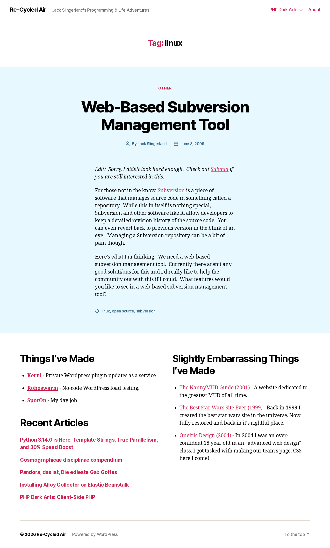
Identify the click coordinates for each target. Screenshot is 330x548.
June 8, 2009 (192, 143)
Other (165, 88)
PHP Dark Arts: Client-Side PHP (57, 497)
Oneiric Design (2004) (205, 435)
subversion (146, 311)
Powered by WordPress (95, 534)
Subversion (171, 190)
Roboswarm (42, 388)
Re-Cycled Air (28, 10)
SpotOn (36, 400)
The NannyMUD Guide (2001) (214, 388)
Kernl (34, 375)
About (314, 9)
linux (106, 311)
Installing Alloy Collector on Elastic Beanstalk (74, 485)
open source (123, 311)
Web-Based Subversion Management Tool (165, 115)
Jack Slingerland (152, 143)
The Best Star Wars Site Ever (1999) (221, 408)
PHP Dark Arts (284, 9)
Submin (220, 169)
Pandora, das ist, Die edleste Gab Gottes (68, 472)
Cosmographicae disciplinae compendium (71, 460)
